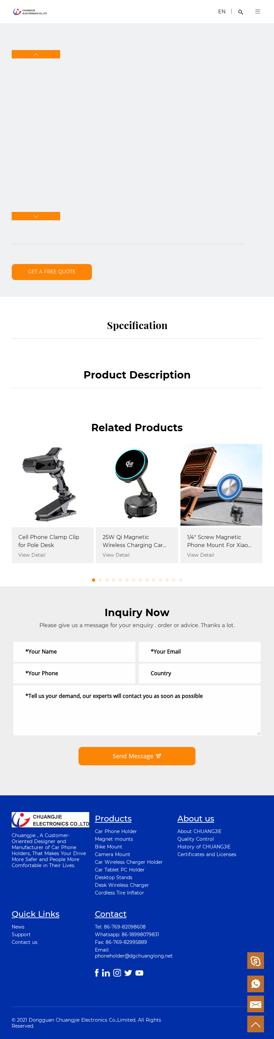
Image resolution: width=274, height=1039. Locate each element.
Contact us (24, 942)
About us (195, 818)
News (18, 927)
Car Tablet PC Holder (120, 870)
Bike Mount (108, 847)
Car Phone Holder (116, 831)
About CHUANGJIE (199, 831)
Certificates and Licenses (206, 854)
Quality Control (195, 839)
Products (113, 818)
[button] (36, 54)
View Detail (31, 555)
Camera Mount (112, 854)
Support (21, 935)
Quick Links (35, 914)
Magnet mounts (114, 839)
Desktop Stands (113, 877)
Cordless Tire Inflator (119, 893)
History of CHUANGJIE (204, 847)
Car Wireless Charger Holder (129, 862)
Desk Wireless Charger (122, 885)
